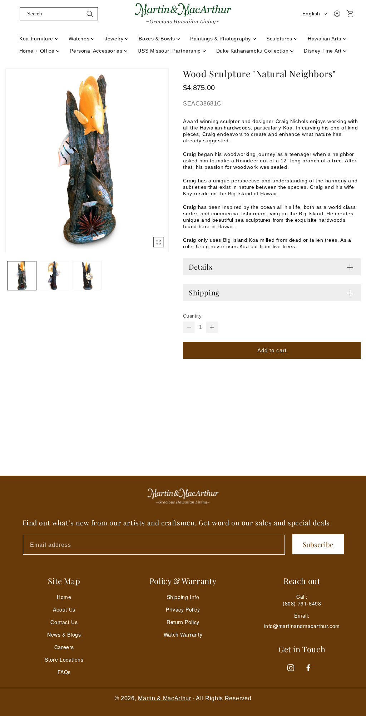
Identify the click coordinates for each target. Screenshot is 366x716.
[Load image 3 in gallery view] (87, 275)
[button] (59, 13)
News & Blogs (64, 634)
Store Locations (64, 659)
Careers (64, 647)
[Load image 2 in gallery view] (54, 275)
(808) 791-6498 (302, 603)
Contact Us (64, 622)
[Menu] (13, 22)
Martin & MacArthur (164, 698)
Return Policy (183, 622)
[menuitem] (39, 36)
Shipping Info (183, 596)
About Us (64, 609)
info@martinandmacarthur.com (302, 626)
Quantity (192, 316)
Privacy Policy (183, 609)
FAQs (64, 672)
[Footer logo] (183, 496)
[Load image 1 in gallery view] (21, 275)
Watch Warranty (183, 634)
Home (64, 596)
